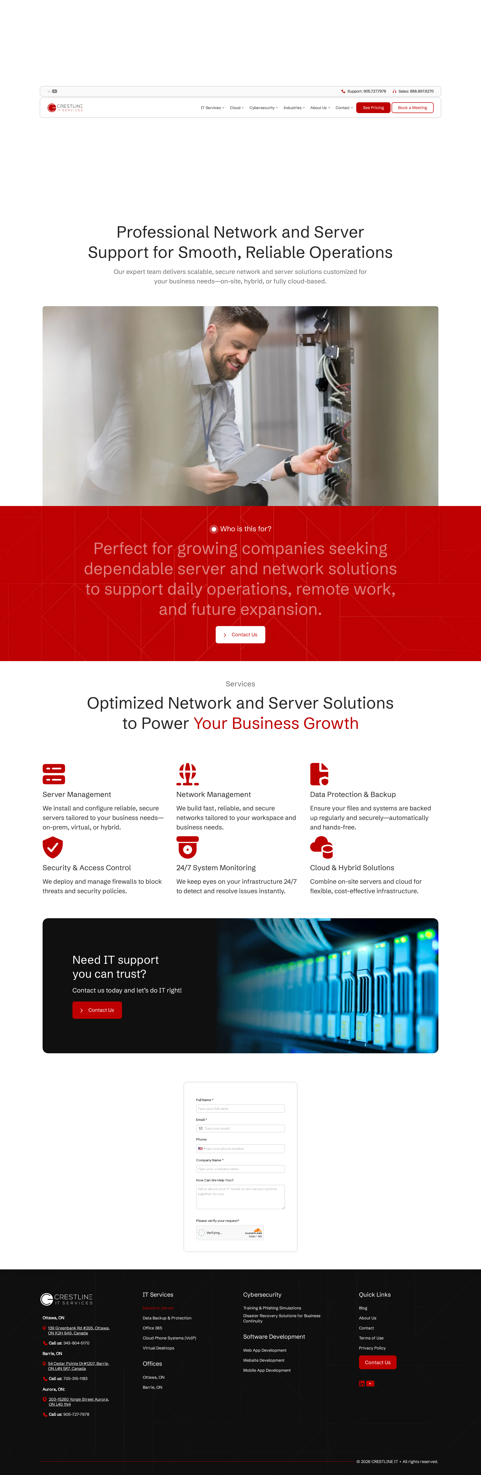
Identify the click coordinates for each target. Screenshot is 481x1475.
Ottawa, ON (154, 1377)
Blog (363, 1307)
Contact (342, 107)
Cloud (235, 107)
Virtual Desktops (158, 1347)
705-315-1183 (68, 1378)
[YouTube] (54, 91)
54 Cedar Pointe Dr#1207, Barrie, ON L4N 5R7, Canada (78, 1366)
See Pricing (373, 107)
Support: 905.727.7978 (366, 91)
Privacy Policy (372, 1347)
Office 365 (152, 1327)
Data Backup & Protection (167, 1317)
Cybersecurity (262, 107)
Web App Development (265, 1350)
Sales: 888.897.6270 (416, 91)
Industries (293, 107)
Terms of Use (371, 1337)
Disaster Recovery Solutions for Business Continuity (281, 1318)
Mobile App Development (267, 1370)
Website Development (264, 1360)
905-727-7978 (69, 1414)
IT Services (211, 107)
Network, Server (158, 1307)
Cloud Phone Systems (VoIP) (169, 1337)
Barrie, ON (152, 1387)
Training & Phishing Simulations (272, 1307)
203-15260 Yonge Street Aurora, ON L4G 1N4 (79, 1402)
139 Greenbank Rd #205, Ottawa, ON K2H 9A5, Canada (79, 1330)
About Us (318, 107)
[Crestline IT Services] (65, 107)
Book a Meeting (412, 107)
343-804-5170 (69, 1342)
